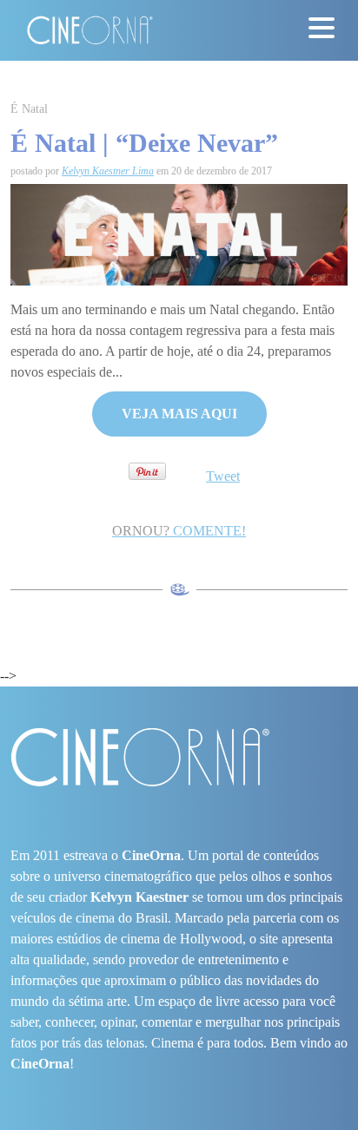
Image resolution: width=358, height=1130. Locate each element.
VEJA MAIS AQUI (179, 413)
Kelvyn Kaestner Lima (108, 171)
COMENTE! (179, 530)
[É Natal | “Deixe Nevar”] (179, 233)
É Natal (29, 108)
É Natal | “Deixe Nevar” (144, 142)
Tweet (223, 476)
